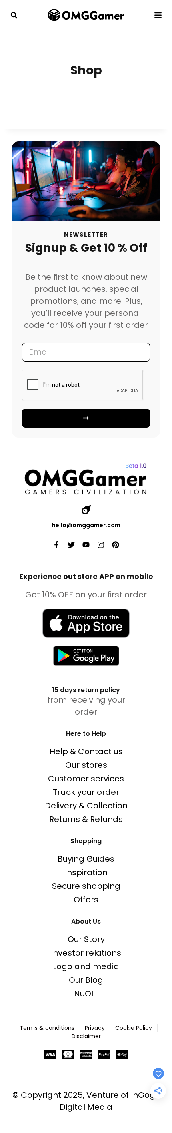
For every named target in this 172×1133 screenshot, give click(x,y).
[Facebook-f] (56, 545)
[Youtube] (86, 545)
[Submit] (86, 418)
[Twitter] (71, 545)
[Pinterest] (115, 545)
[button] (14, 15)
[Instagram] (101, 545)
